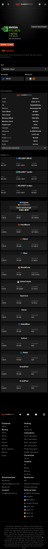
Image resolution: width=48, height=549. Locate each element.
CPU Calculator (30, 446)
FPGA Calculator (31, 449)
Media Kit (6, 487)
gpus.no (29, 510)
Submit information (32, 484)
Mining (27, 471)
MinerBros (30, 500)
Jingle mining (32, 503)
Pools (4, 455)
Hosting (27, 474)
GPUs (4, 426)
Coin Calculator (30, 436)
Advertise (6, 480)
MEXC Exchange (33, 493)
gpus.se (29, 513)
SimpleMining (35, 105)
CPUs (4, 439)
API (25, 480)
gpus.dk (29, 516)
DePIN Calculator (31, 452)
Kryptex (29, 496)
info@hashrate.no (9, 493)
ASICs (4, 436)
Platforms (28, 430)
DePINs (5, 446)
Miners (5, 452)
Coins (26, 458)
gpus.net (30, 506)
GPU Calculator (30, 439)
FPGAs (4, 442)
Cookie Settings (30, 487)
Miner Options (8, 449)
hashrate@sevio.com (11, 484)
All (25, 465)
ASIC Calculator (30, 442)
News (26, 468)
